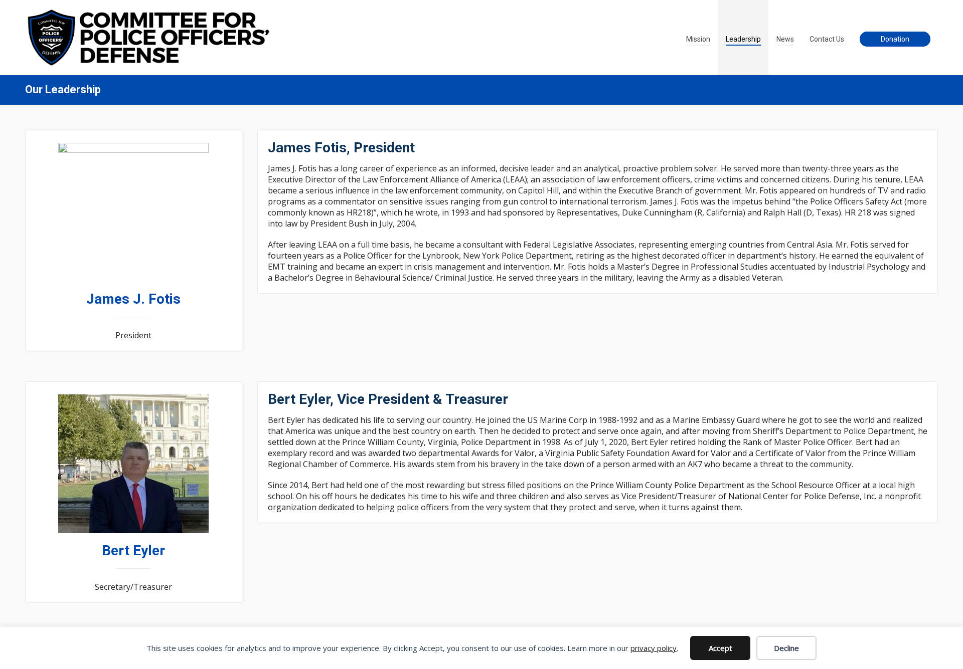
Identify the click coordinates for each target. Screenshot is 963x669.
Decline (786, 648)
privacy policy (653, 648)
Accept (720, 648)
